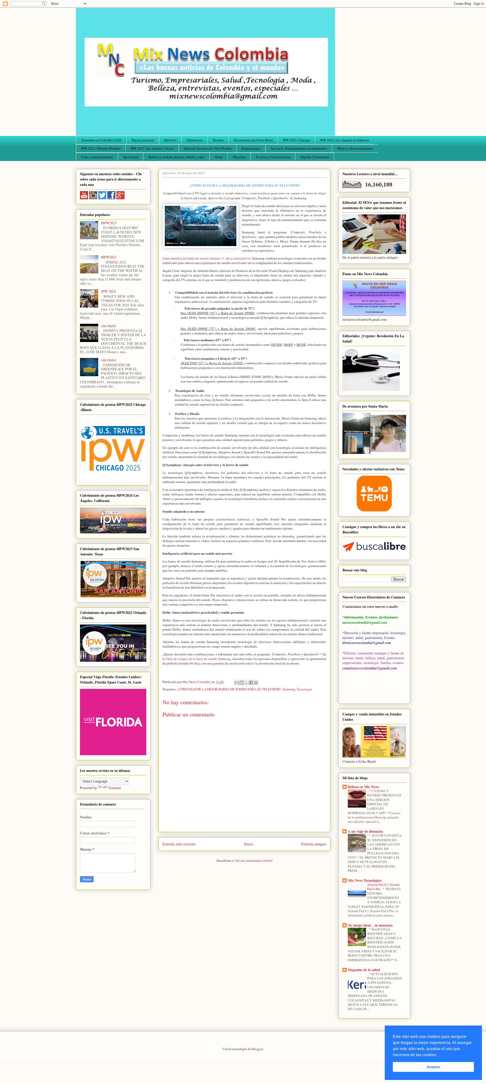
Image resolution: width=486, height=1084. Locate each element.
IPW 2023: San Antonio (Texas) (152, 148)
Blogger (257, 1049)
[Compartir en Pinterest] (255, 682)
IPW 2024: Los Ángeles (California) (344, 140)
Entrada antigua (313, 843)
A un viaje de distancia (365, 831)
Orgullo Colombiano (314, 157)
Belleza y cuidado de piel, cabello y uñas (177, 157)
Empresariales (250, 148)
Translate (114, 787)
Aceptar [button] (433, 1067)
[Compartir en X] (246, 682)
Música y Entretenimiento (355, 148)
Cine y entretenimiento (97, 157)
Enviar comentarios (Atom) (253, 860)
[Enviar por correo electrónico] (236, 682)
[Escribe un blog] (241, 682)
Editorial (170, 140)
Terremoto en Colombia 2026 (101, 140)
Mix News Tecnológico (364, 880)
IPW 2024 (108, 291)
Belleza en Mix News (363, 786)
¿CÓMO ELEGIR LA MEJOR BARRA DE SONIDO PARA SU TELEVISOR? (229, 689)
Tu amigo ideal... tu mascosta (370, 925)
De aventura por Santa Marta (253, 140)
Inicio (248, 843)
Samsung (289, 689)
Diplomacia (194, 140)
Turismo (218, 140)
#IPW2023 (108, 222)
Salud (219, 157)
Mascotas (239, 157)
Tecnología (130, 157)
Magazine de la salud (364, 969)
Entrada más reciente (179, 843)
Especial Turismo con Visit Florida (207, 148)
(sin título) (108, 325)
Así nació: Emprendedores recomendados (299, 148)
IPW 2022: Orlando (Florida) (100, 148)
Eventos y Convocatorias (273, 157)
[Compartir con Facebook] (251, 682)
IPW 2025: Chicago (296, 140)
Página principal (143, 140)
